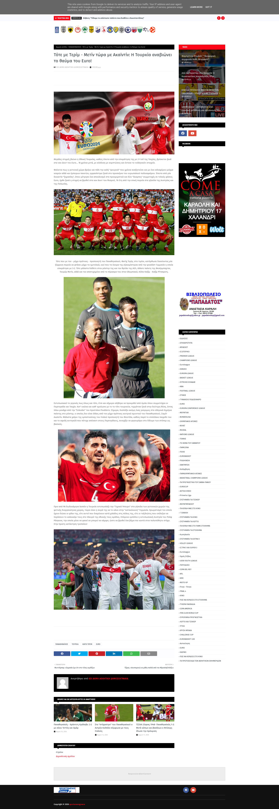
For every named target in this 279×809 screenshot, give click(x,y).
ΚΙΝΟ (182, 595)
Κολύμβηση (185, 469)
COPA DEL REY (185, 569)
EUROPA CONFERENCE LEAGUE (192, 408)
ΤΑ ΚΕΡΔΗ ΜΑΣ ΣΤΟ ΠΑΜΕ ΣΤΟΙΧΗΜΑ (195, 526)
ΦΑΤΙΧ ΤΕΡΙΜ (87, 644)
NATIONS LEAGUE (187, 434)
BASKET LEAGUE (186, 378)
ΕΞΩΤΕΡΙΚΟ (184, 351)
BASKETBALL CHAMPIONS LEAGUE (194, 478)
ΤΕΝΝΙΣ (183, 439)
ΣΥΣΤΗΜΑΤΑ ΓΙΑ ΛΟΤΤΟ (189, 521)
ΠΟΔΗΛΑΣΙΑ (185, 460)
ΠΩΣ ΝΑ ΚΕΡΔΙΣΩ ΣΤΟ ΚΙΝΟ (191, 656)
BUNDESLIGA (185, 417)
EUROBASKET (185, 456)
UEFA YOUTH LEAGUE (188, 561)
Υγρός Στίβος (185, 556)
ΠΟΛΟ (182, 452)
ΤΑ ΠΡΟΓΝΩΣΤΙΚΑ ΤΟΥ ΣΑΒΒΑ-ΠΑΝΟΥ (195, 482)
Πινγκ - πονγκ (185, 587)
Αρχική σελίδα (61, 47)
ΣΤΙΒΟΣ (183, 395)
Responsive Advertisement (139, 774)
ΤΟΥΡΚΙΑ (75, 644)
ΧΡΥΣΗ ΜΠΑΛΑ (186, 630)
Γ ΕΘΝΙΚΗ (184, 513)
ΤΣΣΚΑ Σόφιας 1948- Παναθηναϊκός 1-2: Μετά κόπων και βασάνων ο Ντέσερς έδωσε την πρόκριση (155, 727)
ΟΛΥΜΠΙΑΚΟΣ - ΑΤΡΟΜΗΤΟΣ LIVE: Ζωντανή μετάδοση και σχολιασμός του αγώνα (201, 109)
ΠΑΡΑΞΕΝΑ (184, 447)
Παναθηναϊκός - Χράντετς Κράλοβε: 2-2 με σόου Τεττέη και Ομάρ (73, 726)
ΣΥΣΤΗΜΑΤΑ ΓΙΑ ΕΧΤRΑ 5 (190, 539)
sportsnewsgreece (77, 804)
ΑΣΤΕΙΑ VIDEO (185, 491)
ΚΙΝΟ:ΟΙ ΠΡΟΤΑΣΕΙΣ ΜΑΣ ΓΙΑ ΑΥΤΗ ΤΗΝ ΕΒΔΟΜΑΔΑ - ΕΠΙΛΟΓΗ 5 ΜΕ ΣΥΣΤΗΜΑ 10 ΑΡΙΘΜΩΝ (201, 92)
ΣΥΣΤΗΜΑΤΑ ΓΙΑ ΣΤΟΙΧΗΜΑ (191, 530)
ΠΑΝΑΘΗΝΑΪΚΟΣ (74, 47)
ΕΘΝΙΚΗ (183, 369)
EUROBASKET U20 (187, 639)
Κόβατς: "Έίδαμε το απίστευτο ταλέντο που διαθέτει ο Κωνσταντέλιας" (113, 18)
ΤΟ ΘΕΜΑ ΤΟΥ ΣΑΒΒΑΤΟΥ (190, 443)
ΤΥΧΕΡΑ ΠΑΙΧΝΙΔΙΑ (187, 604)
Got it (208, 7)
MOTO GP (184, 582)
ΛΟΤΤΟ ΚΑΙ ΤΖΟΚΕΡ (188, 622)
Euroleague (185, 365)
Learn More (196, 7)
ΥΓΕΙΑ (182, 626)
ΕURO (182, 648)
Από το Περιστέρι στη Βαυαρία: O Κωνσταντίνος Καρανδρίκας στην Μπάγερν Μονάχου (198, 75)
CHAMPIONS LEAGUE (188, 360)
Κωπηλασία (185, 534)
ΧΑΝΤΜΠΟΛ (184, 465)
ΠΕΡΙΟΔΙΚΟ (184, 565)
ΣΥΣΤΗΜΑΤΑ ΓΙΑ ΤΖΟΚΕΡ (190, 500)
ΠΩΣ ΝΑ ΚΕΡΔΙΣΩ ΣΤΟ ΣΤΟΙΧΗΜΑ (193, 600)
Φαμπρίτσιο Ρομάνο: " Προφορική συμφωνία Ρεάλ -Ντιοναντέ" (198, 58)
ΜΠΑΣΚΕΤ (184, 347)
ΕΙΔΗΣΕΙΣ (184, 338)
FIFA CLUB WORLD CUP (189, 613)
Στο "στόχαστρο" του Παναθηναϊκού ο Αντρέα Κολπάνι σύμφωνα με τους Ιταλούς (114, 727)
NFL (181, 574)
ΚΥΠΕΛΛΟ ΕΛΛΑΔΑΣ (187, 382)
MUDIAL (183, 430)
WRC (182, 578)
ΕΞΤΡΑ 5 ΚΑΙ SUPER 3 (188, 547)
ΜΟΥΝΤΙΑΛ (184, 412)
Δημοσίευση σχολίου (65, 756)
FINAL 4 (183, 591)
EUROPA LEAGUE (187, 373)
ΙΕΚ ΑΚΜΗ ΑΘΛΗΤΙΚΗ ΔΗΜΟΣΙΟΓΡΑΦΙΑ (72, 67)
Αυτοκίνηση (185, 643)
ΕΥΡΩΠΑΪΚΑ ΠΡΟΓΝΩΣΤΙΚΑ (191, 617)
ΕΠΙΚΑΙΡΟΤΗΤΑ (186, 343)
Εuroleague (185, 552)
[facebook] (183, 133)
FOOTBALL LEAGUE (187, 391)
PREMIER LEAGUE (187, 356)
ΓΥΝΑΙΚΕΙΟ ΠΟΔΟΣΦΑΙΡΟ (190, 399)
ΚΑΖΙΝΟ (183, 652)
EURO (98, 644)
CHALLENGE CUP (186, 635)
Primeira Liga (185, 495)
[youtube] (192, 133)
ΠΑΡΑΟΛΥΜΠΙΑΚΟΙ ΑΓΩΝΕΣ (191, 473)
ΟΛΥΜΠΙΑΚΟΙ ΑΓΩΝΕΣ (188, 421)
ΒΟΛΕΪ (182, 426)
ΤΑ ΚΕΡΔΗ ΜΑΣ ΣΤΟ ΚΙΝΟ (190, 508)
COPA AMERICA (186, 608)
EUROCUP (184, 487)
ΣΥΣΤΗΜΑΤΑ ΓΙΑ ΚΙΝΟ (188, 517)
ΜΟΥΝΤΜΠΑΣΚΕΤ (187, 504)
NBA (181, 386)
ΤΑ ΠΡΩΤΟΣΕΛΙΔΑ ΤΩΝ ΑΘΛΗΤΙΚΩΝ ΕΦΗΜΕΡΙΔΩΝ (200, 661)
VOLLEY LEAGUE (186, 543)
